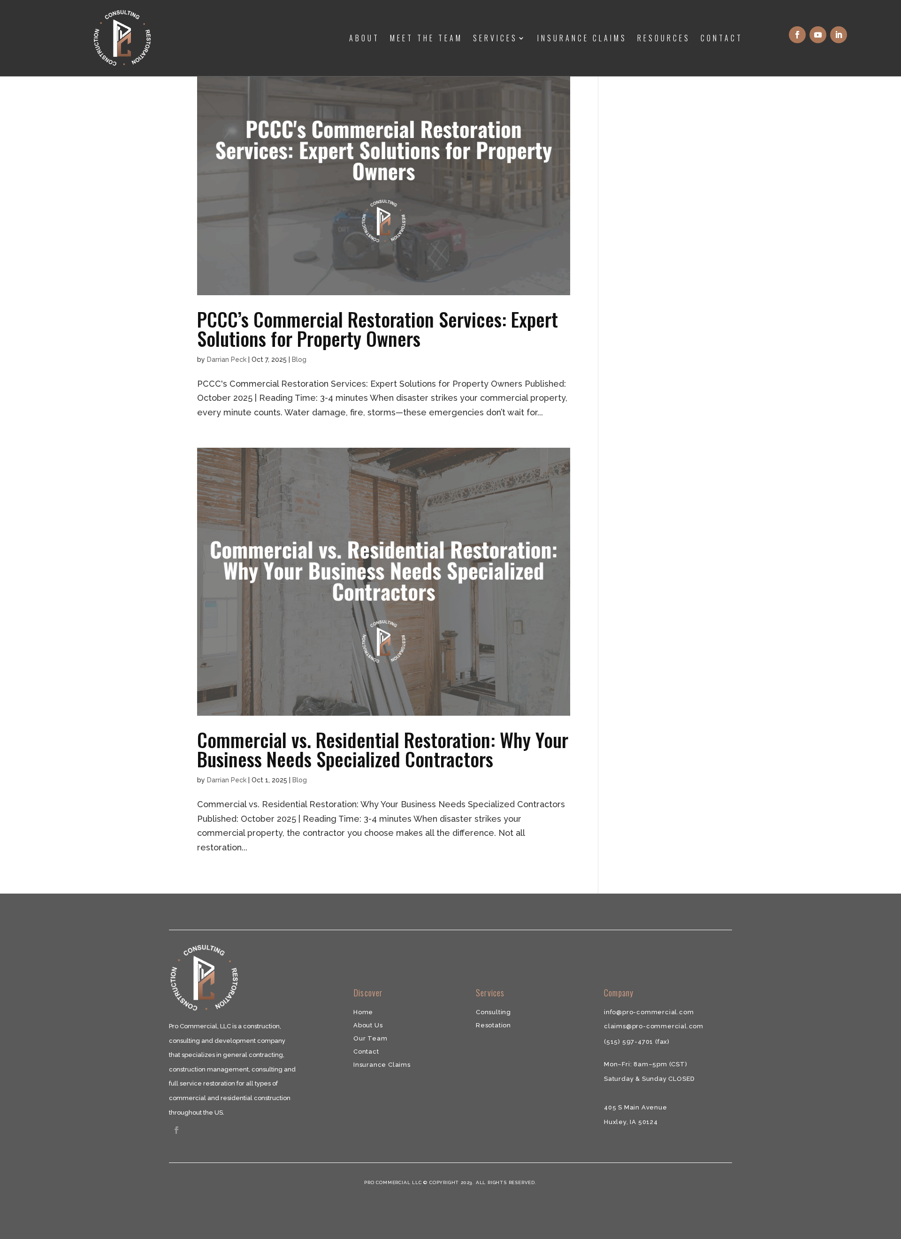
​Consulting (493, 1012)
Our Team (370, 1038)
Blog (299, 359)
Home (363, 1012)
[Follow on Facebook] (797, 34)
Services (495, 38)
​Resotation (493, 1025)
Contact (722, 38)
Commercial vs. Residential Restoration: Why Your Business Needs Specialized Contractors (382, 749)
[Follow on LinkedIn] (838, 34)
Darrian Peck (226, 359)
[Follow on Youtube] (817, 34)
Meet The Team (426, 38)
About (364, 38)
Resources (663, 38)
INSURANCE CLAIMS (582, 38)
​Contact (366, 1051)
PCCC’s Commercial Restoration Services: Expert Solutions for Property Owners (377, 328)
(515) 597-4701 (629, 1041)
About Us (367, 1025)
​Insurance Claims (382, 1064)
